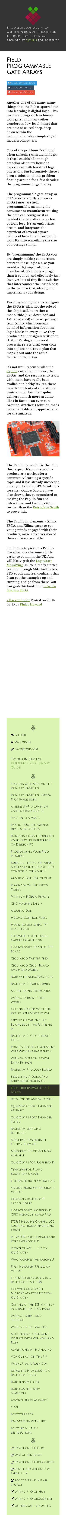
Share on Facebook (23, 83)
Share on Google (22, 92)
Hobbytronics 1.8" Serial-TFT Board (32, 949)
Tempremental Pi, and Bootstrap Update (27, 1171)
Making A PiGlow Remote (30, 896)
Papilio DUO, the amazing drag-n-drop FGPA (30, 827)
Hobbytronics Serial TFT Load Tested (29, 927)
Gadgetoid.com (26, 749)
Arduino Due (21, 910)
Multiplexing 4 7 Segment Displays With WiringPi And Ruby (32, 1338)
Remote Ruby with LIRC (28, 1421)
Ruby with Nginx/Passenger (32, 976)
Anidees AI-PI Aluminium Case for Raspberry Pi (29, 808)
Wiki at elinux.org (28, 1455)
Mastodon (22, 742)
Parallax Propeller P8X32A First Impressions (31, 797)
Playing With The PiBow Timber (29, 887)
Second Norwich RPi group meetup (32, 1190)
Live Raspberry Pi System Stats (33, 1180)
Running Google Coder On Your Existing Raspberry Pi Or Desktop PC (32, 840)
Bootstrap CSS (22, 1414)
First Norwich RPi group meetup (30, 1268)
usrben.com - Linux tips (32, 1505)
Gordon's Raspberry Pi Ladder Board (28, 1201)
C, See (14, 1407)
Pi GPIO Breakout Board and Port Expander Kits (33, 1239)
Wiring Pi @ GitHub (29, 1491)
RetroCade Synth (46, 507)
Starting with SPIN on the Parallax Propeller (31, 786)
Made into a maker (25, 817)
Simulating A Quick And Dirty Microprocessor (29, 1079)
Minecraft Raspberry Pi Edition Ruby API (28, 1142)
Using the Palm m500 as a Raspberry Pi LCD (30, 1373)
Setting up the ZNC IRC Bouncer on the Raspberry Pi (31, 1025)
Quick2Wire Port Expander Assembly (31, 1108)
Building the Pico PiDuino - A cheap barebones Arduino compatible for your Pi (33, 867)
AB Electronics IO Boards (31, 991)
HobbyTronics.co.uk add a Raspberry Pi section (31, 1280)
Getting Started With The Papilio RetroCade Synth (30, 1011)
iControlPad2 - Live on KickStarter (29, 1250)
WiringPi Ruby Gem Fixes (29, 1327)
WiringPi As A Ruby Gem (29, 1363)
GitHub (31, 40)
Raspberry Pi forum (29, 1448)
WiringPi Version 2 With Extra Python (30, 1060)
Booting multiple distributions (24, 1430)
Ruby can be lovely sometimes (25, 1391)
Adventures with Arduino (31, 1349)
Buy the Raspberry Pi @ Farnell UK (30, 1471)
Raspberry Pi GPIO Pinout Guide (30, 1038)
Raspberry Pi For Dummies (30, 983)
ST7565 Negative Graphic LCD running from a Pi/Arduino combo (33, 1226)
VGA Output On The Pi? (29, 1356)
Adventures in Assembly (29, 1400)
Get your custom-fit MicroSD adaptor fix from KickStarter (31, 1293)
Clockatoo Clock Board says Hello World (30, 967)
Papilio (12, 371)
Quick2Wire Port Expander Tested (31, 1119)
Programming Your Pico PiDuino (30, 853)
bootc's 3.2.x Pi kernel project (29, 1482)
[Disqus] (33, 656)
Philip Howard (31, 604)
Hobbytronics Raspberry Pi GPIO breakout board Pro (31, 1212)
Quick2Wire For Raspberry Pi (33, 1162)
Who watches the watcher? (32, 1259)
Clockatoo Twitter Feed (29, 958)
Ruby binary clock (25, 1382)
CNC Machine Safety (26, 903)
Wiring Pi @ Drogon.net (33, 1498)
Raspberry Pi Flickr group (34, 1462)
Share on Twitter (21, 88)
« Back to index (18, 600)
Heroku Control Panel (29, 917)
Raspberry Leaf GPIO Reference (26, 1131)
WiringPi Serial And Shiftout (26, 1318)
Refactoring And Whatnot (32, 1099)
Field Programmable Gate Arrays (30, 1090)
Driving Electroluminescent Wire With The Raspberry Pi (33, 1049)
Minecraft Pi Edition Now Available (31, 1153)
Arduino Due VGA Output (31, 878)
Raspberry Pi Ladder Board (31, 1069)
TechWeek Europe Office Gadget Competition (29, 938)
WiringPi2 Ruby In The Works (28, 1000)
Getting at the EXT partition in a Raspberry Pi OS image (33, 1306)
